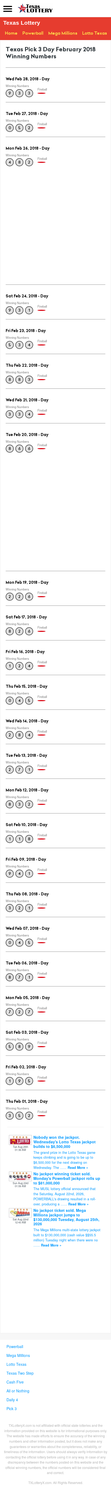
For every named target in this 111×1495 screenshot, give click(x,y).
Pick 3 (11, 1408)
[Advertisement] (55, 223)
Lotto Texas (94, 33)
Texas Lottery (21, 23)
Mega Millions (62, 33)
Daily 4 (12, 1399)
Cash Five (15, 1382)
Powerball (32, 33)
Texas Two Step (20, 1373)
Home (11, 33)
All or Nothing (17, 1390)
